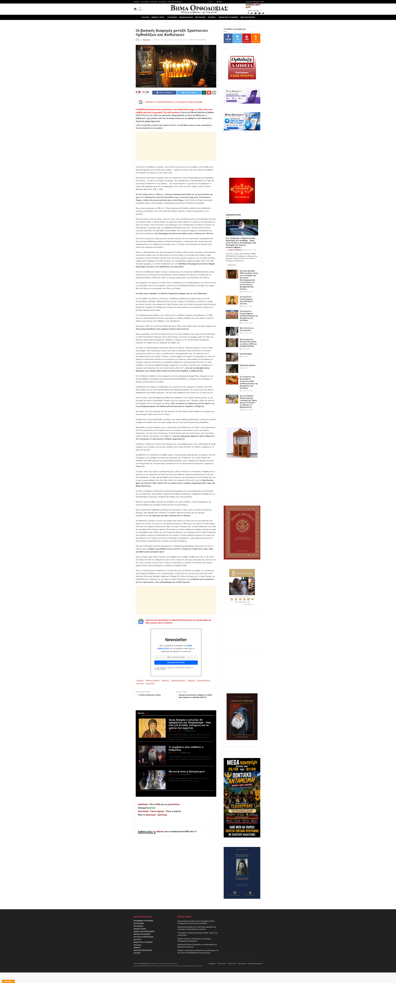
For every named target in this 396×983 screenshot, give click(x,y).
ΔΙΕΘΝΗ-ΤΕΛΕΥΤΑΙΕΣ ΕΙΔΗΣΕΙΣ (144, 931)
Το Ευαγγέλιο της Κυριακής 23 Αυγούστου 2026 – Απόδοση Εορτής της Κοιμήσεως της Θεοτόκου (249, 382)
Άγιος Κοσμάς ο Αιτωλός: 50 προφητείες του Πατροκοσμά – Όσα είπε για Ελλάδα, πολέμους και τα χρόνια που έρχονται (190, 724)
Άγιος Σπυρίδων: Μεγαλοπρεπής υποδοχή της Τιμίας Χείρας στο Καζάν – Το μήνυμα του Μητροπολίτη (248, 401)
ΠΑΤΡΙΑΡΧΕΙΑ (172, 17)
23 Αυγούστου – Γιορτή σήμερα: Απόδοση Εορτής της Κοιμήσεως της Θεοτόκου (249, 315)
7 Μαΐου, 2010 (245, 368)
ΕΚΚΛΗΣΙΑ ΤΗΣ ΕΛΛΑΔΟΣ (142, 934)
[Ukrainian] (249, 7)
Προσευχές (137, 945)
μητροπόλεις (174, 804)
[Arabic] (247, 5)
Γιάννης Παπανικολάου (235, 250)
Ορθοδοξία (143, 804)
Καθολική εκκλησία (152, 680)
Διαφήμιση (137, 1)
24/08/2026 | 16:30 (190, 731)
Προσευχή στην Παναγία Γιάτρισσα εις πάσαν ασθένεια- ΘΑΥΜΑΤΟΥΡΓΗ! (248, 342)
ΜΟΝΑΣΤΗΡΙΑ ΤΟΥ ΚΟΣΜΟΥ (228, 17)
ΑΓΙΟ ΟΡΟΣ (145, 17)
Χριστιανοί (140, 683)
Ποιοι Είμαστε (145, 1)
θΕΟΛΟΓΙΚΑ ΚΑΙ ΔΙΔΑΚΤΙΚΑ (197, 40)
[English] (252, 5)
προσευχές (151, 815)
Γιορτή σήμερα (157, 811)
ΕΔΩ (153, 808)
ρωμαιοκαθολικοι (204, 680)
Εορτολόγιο (143, 811)
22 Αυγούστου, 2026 (250, 250)
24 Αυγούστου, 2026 (246, 306)
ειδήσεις (160, 831)
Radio (220, 1)
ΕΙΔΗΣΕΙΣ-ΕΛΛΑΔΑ (140, 929)
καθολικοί (165, 680)
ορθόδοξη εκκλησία (178, 680)
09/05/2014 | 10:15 (158, 40)
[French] (254, 5)
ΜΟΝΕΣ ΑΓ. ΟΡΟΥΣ (157, 17)
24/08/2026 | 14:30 (185, 752)
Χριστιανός (150, 683)
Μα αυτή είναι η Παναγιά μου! (187, 771)
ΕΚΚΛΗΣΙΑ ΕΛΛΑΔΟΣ (186, 17)
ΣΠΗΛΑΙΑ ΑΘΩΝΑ (247, 365)
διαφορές (140, 680)
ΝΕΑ (158, 804)
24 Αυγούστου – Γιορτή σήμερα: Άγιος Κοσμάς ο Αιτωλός (246, 300)
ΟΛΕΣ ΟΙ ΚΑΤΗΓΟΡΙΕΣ (247, 17)
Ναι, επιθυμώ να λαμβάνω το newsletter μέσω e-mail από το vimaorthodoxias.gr (173, 668)
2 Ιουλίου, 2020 (245, 349)
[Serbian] (259, 5)
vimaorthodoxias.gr (143, 963)
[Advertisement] (176, 146)
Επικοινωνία (153, 1)
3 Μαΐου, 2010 (245, 356)
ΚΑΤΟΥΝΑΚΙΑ (246, 354)
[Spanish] (247, 7)
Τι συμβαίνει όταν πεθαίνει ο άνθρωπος (186, 748)
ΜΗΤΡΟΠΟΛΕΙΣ (200, 17)
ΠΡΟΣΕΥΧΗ (211, 17)
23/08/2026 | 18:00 (185, 774)
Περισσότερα (232, 265)
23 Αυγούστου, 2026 (246, 291)
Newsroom (146, 40)
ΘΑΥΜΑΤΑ (137, 947)
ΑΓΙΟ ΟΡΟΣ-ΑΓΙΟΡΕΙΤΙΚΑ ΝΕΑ (143, 937)
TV (212, 1)
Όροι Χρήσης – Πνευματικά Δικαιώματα (170, 1)
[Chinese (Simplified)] (249, 5)
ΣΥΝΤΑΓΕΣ (137, 953)
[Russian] (257, 5)
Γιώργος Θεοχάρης (177, 731)
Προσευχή (162, 815)
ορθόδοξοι (191, 680)
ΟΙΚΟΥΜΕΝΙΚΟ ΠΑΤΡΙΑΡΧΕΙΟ (143, 921)
